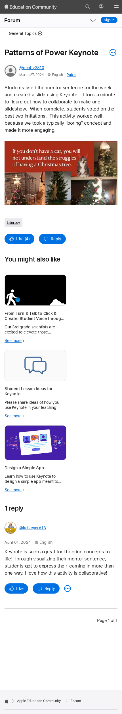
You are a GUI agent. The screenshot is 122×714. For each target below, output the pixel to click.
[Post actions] (111, 52)
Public (71, 75)
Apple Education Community (39, 701)
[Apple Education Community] (31, 6)
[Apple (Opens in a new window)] (7, 701)
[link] (61, 173)
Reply (56, 239)
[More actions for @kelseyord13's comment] (67, 588)
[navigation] (93, 20)
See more (13, 340)
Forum (12, 20)
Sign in (109, 20)
